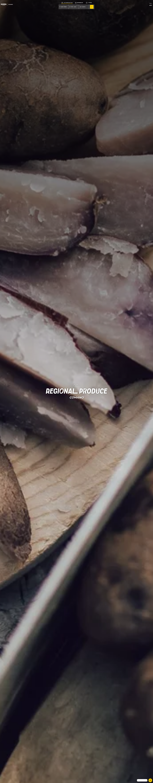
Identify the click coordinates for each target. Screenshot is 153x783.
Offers (90, 2)
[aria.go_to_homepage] (7, 4)
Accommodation (68, 2)
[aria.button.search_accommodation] (91, 7)
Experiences (80, 2)
